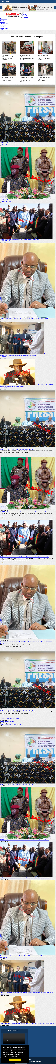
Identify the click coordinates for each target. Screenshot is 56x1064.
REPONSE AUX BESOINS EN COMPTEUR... (43, 8)
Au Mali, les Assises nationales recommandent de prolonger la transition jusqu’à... (27, 57)
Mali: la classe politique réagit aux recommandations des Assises (44, 57)
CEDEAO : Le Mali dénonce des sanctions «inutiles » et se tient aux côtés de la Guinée (20, 199)
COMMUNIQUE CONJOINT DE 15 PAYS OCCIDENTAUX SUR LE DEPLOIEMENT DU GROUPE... (27, 79)
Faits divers (3, 19)
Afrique (2, 22)
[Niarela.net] (14, 17)
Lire (2, 454)
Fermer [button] (15, 1060)
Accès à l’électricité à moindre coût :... (9, 721)
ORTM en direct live (21, 1063)
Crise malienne (4, 23)
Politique (39, 6)
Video (1, 29)
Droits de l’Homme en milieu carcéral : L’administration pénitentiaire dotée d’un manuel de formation (27, 354)
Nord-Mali (25, 16)
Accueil (24, 14)
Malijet (10, 240)
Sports (13, 6)
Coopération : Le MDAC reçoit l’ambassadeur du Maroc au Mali (44, 79)
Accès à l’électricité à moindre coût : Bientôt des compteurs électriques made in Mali (19, 239)
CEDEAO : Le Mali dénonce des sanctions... (10, 718)
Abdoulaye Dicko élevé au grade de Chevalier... (11, 724)
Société (4, 320)
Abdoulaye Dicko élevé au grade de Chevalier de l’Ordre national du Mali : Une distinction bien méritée (24, 318)
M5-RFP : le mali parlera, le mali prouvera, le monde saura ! (14, 142)
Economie (3, 25)
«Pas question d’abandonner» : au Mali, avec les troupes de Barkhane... (8, 57)
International (4, 28)
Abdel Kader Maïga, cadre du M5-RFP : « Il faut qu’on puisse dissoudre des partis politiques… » (27, 1023)
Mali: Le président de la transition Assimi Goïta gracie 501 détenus (8, 79)
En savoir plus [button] (13, 1056)
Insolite (2, 26)
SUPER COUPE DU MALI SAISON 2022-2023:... (18, 8)
